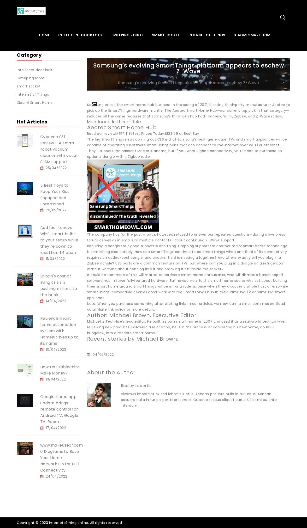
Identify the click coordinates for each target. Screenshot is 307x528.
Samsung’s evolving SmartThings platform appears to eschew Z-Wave (188, 83)
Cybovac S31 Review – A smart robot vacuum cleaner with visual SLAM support (58, 149)
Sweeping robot (127, 35)
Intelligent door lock (80, 35)
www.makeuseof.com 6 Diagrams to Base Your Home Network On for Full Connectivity (61, 457)
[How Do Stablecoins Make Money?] (25, 370)
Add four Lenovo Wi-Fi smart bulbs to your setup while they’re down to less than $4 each (59, 240)
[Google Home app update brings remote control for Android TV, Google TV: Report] (25, 400)
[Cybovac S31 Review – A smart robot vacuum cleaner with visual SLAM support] (25, 140)
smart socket (166, 35)
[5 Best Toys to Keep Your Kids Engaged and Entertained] (25, 188)
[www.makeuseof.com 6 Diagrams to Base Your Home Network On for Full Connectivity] (25, 448)
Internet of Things (207, 35)
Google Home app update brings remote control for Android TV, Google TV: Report (59, 409)
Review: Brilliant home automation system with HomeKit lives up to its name (59, 331)
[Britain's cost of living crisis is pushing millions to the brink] (25, 279)
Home (44, 35)
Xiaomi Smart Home (253, 35)
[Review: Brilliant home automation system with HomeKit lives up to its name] (25, 321)
